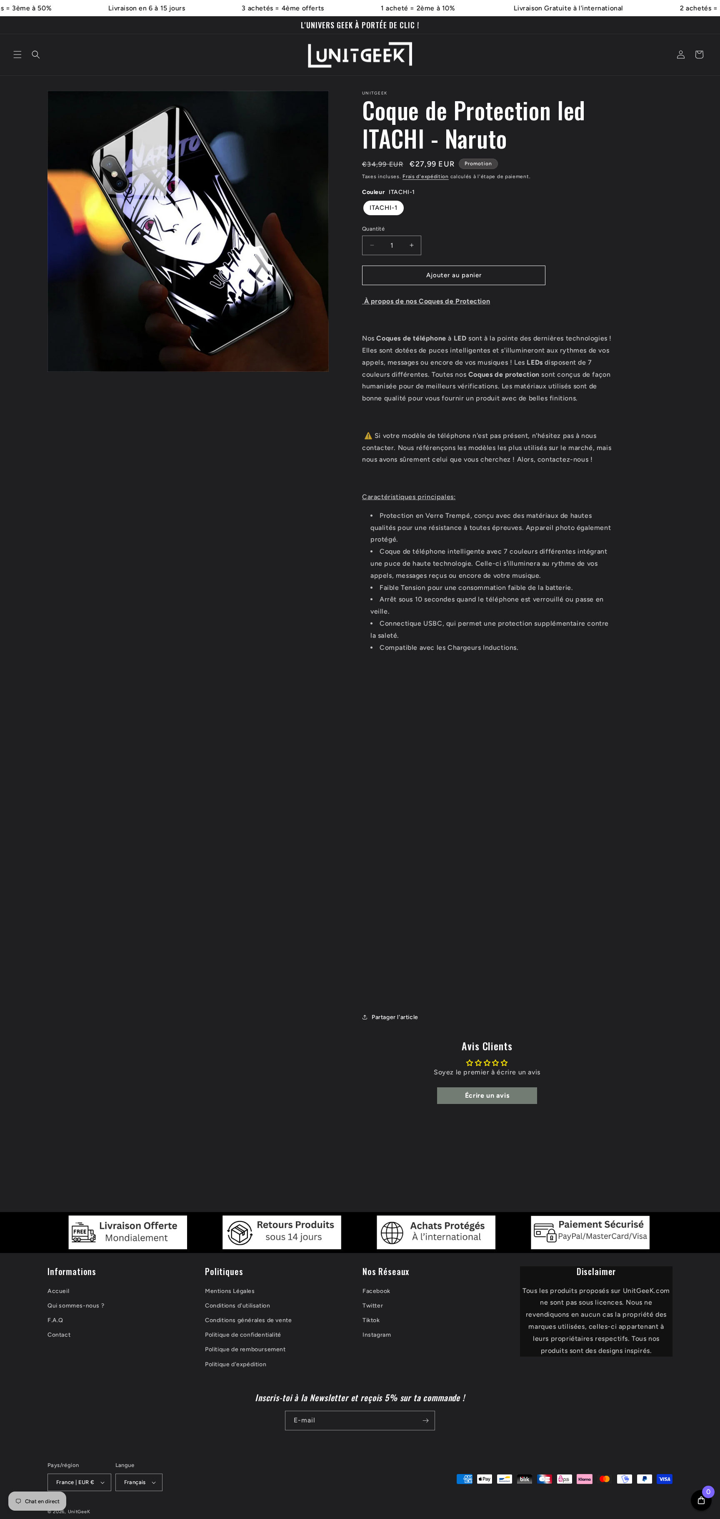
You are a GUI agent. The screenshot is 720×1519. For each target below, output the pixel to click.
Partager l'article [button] (395, 1017)
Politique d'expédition (235, 1364)
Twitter (372, 1305)
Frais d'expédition (425, 176)
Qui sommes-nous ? (76, 1305)
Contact (59, 1334)
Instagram (376, 1334)
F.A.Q (55, 1320)
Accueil (58, 1291)
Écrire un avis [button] (487, 1095)
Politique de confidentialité (243, 1334)
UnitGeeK (79, 1511)
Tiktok (371, 1320)
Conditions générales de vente (248, 1320)
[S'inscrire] (425, 1420)
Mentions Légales (230, 1291)
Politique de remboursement (245, 1349)
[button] (17, 54)
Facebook (376, 1291)
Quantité (373, 229)
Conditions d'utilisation (237, 1305)
